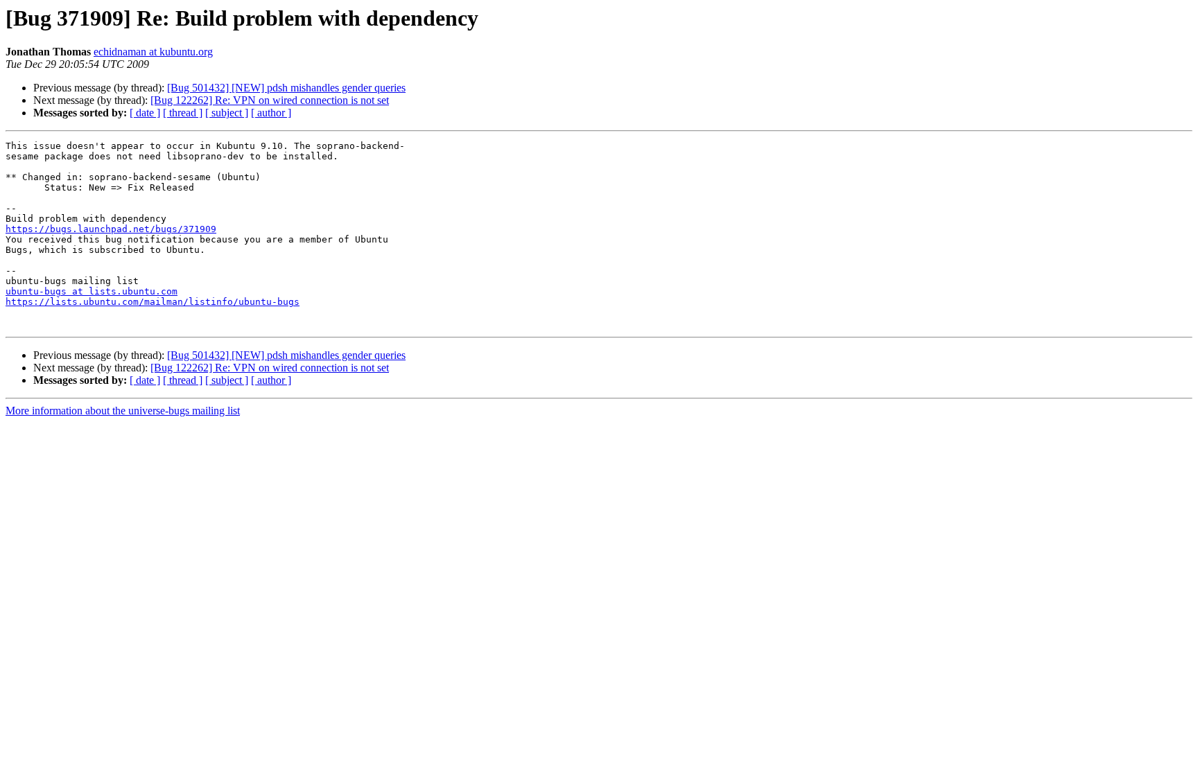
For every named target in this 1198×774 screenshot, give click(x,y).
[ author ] (271, 112)
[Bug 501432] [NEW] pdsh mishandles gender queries (286, 88)
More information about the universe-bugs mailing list (123, 410)
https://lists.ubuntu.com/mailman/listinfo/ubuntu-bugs (153, 302)
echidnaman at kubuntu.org (153, 52)
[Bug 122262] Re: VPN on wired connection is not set (269, 100)
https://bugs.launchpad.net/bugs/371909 (111, 229)
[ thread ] (182, 112)
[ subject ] (226, 112)
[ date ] (145, 112)
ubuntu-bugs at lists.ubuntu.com (91, 291)
